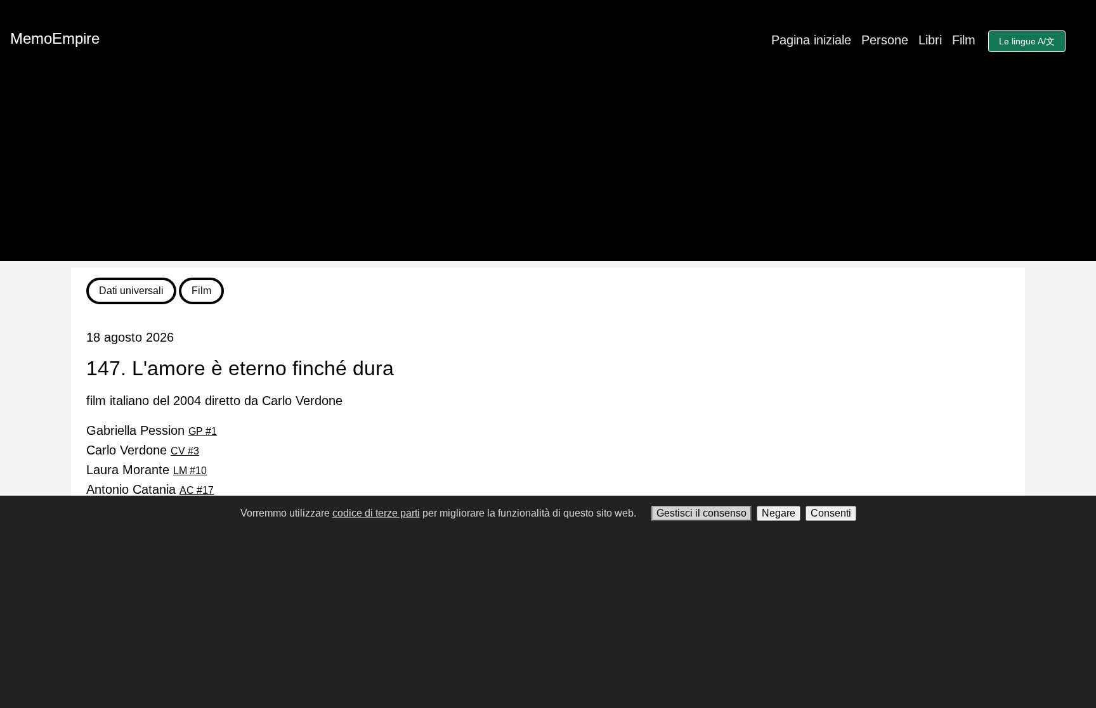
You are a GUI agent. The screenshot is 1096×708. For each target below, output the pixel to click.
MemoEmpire (55, 38)
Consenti (831, 513)
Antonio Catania (150, 489)
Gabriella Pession (151, 430)
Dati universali (131, 290)
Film (963, 40)
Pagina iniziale (811, 40)
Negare (778, 513)
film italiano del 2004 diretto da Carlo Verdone (214, 401)
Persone (884, 40)
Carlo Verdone (142, 450)
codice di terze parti (376, 513)
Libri (930, 40)
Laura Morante (146, 470)
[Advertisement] (548, 172)
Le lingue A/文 (1027, 41)
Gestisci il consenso (701, 513)
